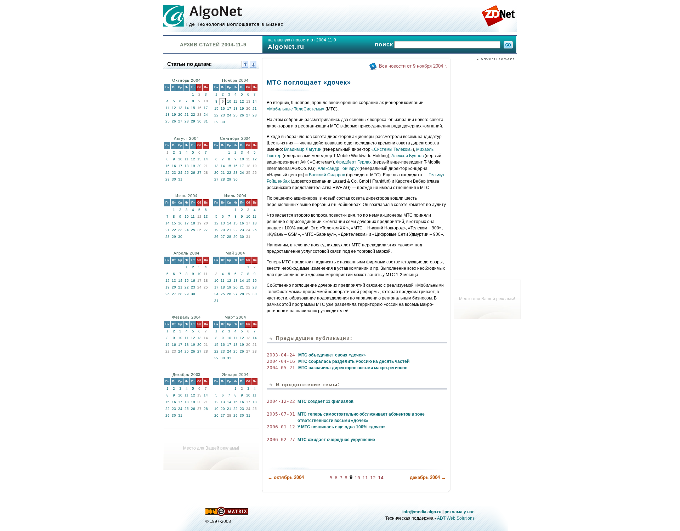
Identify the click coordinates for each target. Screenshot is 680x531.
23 (223, 115)
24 (206, 114)
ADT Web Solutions (456, 518)
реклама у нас (459, 511)
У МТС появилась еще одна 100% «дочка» (342, 426)
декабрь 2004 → (428, 477)
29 (193, 121)
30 (199, 121)
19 (174, 114)
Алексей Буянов (407, 155)
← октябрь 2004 (286, 477)
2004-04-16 (281, 361)
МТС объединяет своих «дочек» (332, 355)
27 (180, 121)
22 (193, 114)
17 (206, 108)
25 (167, 121)
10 (229, 101)
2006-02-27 (281, 439)
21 (187, 114)
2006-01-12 (281, 426)
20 (180, 114)
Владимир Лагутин (303, 149)
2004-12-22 (281, 401)
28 (187, 121)
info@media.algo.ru (421, 511)
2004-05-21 (281, 367)
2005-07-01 (281, 414)
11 (167, 108)
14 (187, 108)
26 (174, 121)
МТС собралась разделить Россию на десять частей (353, 361)
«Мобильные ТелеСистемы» (295, 109)
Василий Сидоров (327, 174)
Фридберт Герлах (354, 162)
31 (206, 121)
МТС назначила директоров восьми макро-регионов (352, 367)
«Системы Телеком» (392, 149)
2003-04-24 (281, 355)
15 (193, 108)
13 (180, 108)
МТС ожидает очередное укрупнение (336, 439)
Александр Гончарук (338, 168)
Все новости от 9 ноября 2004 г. (413, 66)
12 (174, 108)
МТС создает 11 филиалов (325, 401)
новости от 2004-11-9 (314, 40)
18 (167, 114)
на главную (279, 40)
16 (223, 108)
